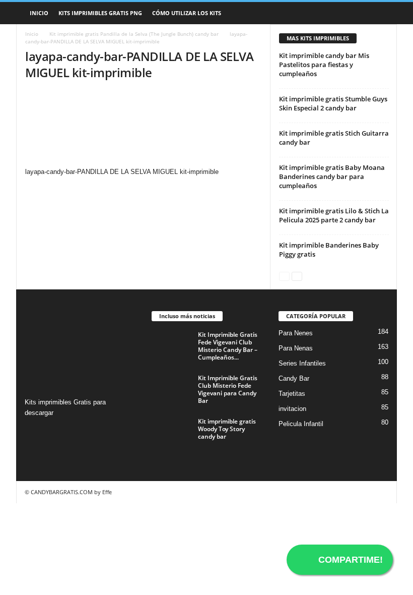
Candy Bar (294, 378)
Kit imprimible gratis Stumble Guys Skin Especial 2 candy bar (333, 103)
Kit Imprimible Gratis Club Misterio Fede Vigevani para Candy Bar (227, 389)
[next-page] (297, 275)
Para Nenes (296, 333)
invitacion (292, 408)
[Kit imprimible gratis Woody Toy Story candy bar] (172, 433)
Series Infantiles (302, 363)
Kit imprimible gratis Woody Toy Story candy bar (227, 429)
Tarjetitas (292, 393)
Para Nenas (296, 348)
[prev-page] (284, 275)
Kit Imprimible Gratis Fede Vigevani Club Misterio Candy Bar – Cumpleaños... (227, 346)
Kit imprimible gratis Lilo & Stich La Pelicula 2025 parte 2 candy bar (334, 215)
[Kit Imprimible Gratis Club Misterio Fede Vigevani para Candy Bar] (172, 389)
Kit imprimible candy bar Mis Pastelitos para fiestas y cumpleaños (324, 64)
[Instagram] (34, 432)
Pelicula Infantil (301, 424)
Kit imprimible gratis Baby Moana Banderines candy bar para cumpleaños (332, 176)
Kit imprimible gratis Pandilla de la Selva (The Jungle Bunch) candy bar (134, 33)
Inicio (39, 13)
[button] (382, 13)
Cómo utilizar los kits (186, 13)
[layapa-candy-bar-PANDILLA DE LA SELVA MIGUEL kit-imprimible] (143, 128)
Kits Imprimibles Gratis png (100, 13)
